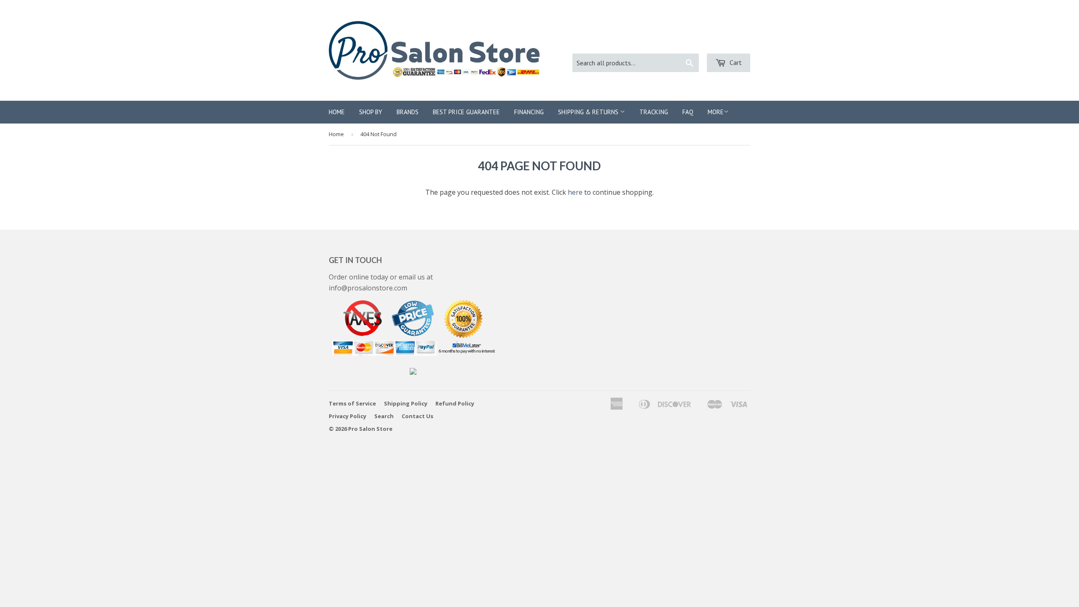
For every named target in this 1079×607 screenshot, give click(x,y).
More (716, 112)
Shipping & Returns (589, 112)
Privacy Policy (347, 416)
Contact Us (417, 416)
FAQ (687, 112)
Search (384, 416)
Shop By (370, 112)
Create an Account (722, 42)
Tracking (653, 112)
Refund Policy (454, 403)
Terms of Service (352, 403)
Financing (529, 112)
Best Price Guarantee (466, 112)
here (575, 192)
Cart (735, 62)
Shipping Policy (405, 403)
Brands (408, 112)
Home (337, 112)
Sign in (671, 42)
